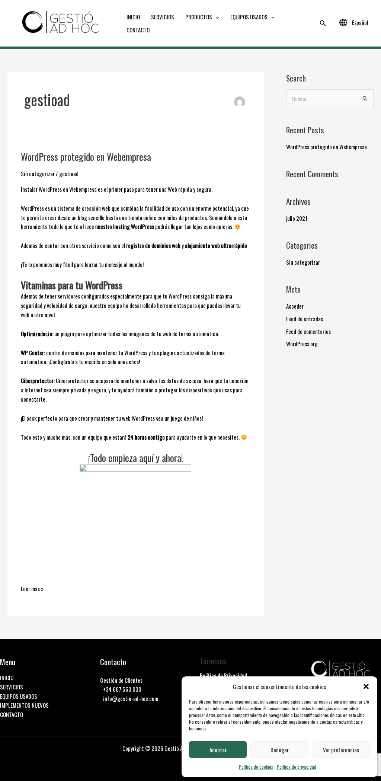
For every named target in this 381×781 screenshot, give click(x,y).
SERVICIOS (162, 17)
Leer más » (32, 588)
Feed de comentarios (308, 331)
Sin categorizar (38, 173)
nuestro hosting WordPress (124, 226)
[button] (366, 686)
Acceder (295, 306)
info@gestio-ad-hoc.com (130, 698)
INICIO (133, 17)
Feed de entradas (304, 319)
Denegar (279, 750)
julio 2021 (296, 218)
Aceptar (218, 750)
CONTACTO (138, 30)
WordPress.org (302, 344)
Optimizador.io (36, 333)
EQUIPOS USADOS (249, 17)
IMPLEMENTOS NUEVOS (24, 705)
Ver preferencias (341, 750)
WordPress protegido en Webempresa (86, 156)
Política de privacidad (296, 767)
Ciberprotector (37, 380)
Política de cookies (256, 767)
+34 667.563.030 (122, 689)
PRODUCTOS (198, 17)
